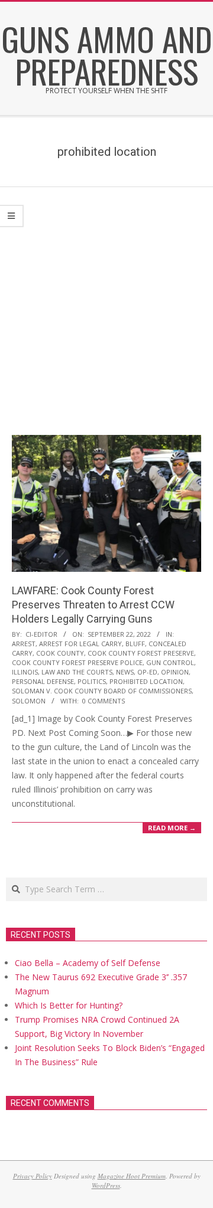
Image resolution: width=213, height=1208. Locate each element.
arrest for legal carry (80, 643)
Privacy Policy (32, 1175)
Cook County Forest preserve (141, 653)
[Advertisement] (106, 299)
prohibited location (146, 681)
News (125, 671)
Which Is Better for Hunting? (68, 1005)
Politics (92, 681)
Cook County (60, 653)
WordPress (106, 1185)
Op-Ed (147, 671)
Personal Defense (43, 681)
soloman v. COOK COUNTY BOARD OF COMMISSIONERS (102, 690)
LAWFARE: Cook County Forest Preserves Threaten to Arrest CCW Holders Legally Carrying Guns (93, 604)
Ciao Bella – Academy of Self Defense (87, 962)
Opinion (175, 671)
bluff (135, 643)
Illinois (25, 671)
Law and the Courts (76, 671)
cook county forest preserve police (77, 662)
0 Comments (103, 700)
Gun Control (170, 662)
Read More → (172, 827)
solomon (29, 700)
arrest (24, 643)
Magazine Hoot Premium (132, 1175)
